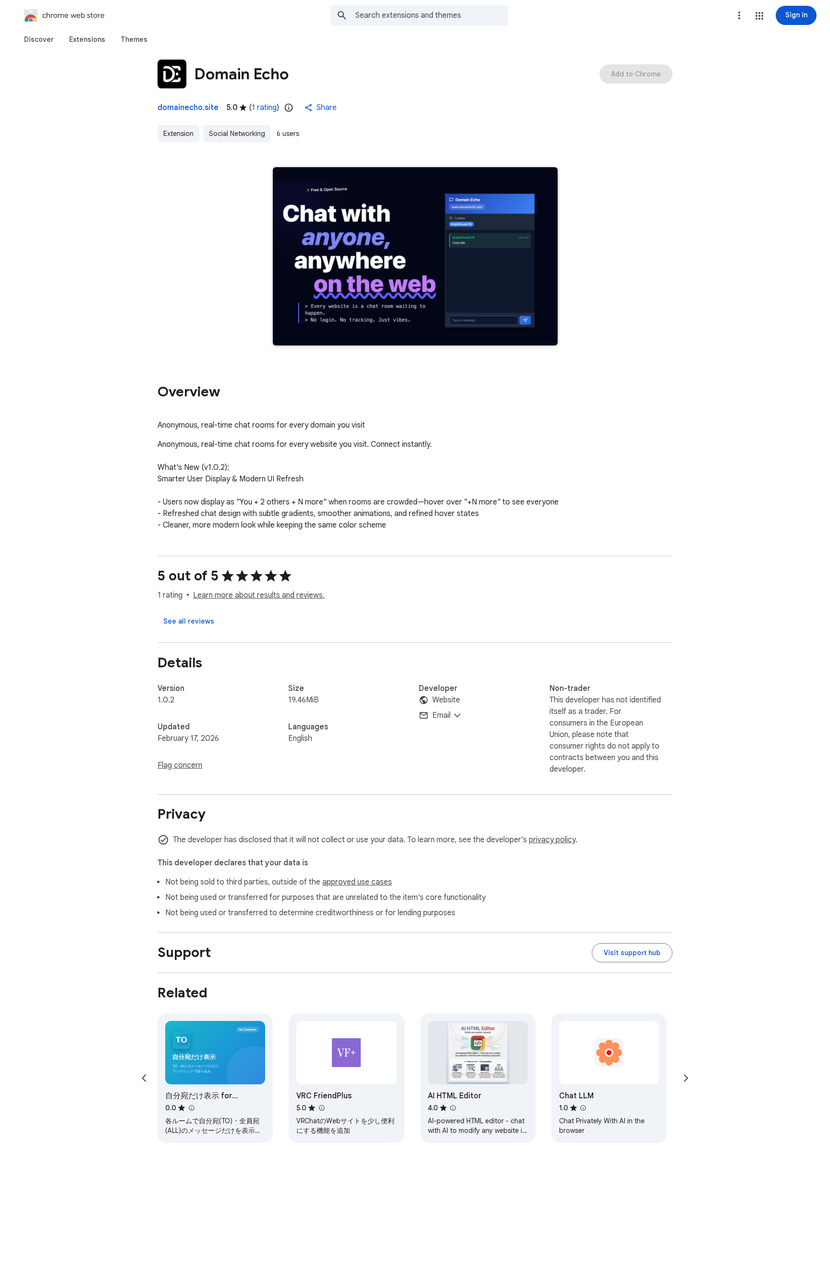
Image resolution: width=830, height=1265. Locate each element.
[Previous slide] (144, 1078)
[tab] (38, 39)
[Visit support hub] (632, 952)
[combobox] (431, 15)
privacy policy (552, 840)
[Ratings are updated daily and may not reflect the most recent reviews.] (288, 107)
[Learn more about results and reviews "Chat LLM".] (583, 1107)
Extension (178, 133)
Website (446, 700)
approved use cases (357, 882)
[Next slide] (686, 1078)
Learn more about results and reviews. (259, 595)
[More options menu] (739, 15)
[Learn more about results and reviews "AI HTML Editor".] (452, 1107)
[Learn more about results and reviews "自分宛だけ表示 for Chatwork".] (191, 1107)
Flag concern (180, 765)
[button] (759, 15)
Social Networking (237, 133)
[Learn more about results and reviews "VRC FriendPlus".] (321, 1107)
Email (441, 715)
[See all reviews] (189, 621)
